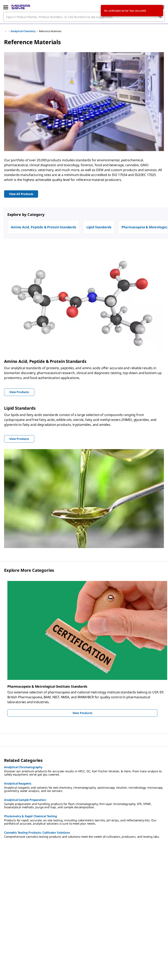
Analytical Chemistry (23, 31)
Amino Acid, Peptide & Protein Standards (43, 227)
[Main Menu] (5, 7)
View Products (82, 713)
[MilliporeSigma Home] (20, 6)
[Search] (160, 16)
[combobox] (84, 17)
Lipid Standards (98, 227)
